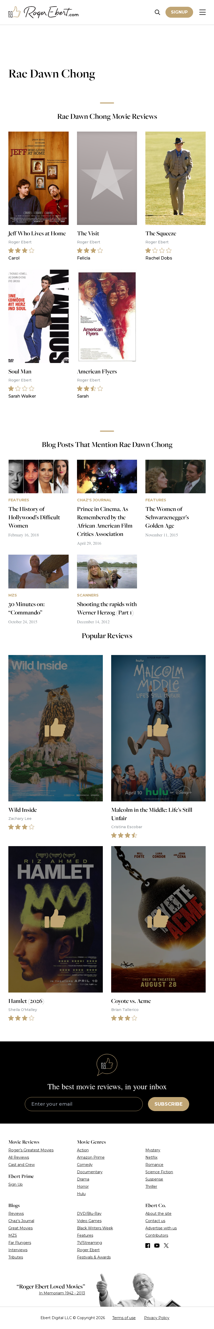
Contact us (155, 1220)
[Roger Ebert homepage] (43, 12)
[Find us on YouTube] (157, 1245)
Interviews (17, 1250)
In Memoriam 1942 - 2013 (62, 1293)
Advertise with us (161, 1228)
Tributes (15, 1257)
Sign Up (15, 1184)
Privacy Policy (156, 1317)
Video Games (89, 1220)
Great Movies (20, 1228)
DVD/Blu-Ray (89, 1213)
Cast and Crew (21, 1164)
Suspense (154, 1179)
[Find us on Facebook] (147, 1245)
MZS (12, 1235)
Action (83, 1150)
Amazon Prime (91, 1157)
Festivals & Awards (94, 1257)
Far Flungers (19, 1242)
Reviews (16, 1213)
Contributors (156, 1235)
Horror (83, 1186)
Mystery (152, 1150)
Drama (83, 1179)
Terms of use (124, 1317)
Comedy (85, 1164)
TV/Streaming (89, 1242)
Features (85, 1235)
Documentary (90, 1172)
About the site (158, 1213)
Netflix (151, 1157)
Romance (154, 1164)
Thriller (151, 1186)
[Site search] (157, 12)
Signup (179, 12)
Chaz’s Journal (21, 1220)
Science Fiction (159, 1172)
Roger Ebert (88, 1250)
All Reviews (18, 1157)
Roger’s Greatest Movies (31, 1150)
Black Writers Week (95, 1228)
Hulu (81, 1193)
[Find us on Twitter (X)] (166, 1245)
